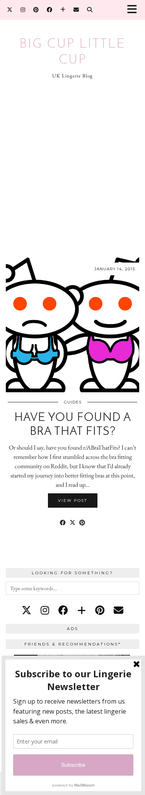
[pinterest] (99, 610)
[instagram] (45, 610)
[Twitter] (10, 9)
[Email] (76, 9)
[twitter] (26, 610)
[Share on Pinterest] (82, 522)
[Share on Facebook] (63, 522)
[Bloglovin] (63, 9)
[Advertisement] (72, 167)
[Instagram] (23, 9)
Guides (73, 402)
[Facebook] (50, 9)
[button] (134, 10)
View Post (72, 500)
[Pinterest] (36, 9)
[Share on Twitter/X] (72, 522)
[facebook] (63, 610)
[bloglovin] (81, 610)
